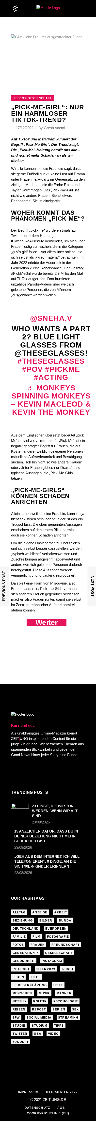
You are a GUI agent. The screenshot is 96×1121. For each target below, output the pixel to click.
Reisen (19, 1009)
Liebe (36, 977)
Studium (39, 1025)
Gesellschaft (58, 953)
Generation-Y (25, 953)
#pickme (62, 369)
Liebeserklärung (30, 985)
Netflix (20, 1001)
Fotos (18, 945)
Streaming (68, 1017)
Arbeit (60, 912)
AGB (61, 1107)
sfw (16, 1017)
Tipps (59, 1025)
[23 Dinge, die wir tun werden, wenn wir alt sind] (20, 809)
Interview (45, 969)
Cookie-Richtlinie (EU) (48, 1113)
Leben (18, 977)
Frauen (38, 945)
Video (53, 1033)
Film (36, 936)
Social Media (39, 1017)
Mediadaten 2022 (62, 1092)
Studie (19, 1025)
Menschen (22, 993)
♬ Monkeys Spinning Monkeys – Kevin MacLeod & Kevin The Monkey (51, 400)
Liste (58, 985)
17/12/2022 (25, 128)
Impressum (28, 1092)
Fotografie (58, 936)
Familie (19, 936)
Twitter (20, 1033)
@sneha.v (51, 318)
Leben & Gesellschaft (32, 98)
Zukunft (21, 1042)
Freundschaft (65, 945)
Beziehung (23, 920)
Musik (44, 993)
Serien (58, 1009)
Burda (65, 920)
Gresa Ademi (54, 128)
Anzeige (39, 912)
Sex (75, 1009)
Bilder (45, 920)
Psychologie (65, 1001)
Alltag (19, 912)
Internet (21, 969)
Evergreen (56, 928)
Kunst (68, 969)
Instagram (52, 961)
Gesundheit (24, 961)
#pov (32, 369)
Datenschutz (37, 1107)
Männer (64, 993)
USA (37, 1033)
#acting (51, 377)
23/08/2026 (41, 822)
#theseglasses (51, 361)
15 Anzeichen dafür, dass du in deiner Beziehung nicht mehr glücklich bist (46, 836)
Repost (39, 1009)
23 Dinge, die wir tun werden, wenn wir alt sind (55, 811)
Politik (40, 1001)
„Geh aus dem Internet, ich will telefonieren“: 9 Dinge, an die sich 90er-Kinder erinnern (47, 861)
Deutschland (26, 928)
